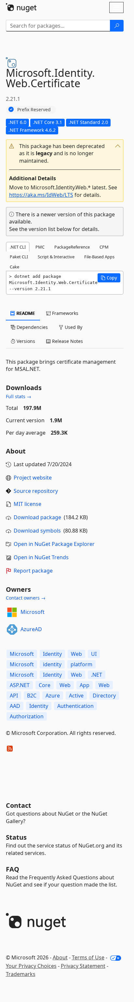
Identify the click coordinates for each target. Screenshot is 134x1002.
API (14, 695)
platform (81, 664)
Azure (53, 695)
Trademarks (20, 974)
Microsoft (32, 612)
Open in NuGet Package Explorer (54, 544)
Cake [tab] (14, 267)
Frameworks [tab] (64, 313)
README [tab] (25, 313)
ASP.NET (20, 685)
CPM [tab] (104, 247)
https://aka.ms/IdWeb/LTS (41, 194)
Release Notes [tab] (67, 341)
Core (44, 685)
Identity (52, 653)
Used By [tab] (72, 327)
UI (94, 653)
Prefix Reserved (34, 109)
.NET (96, 674)
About (60, 957)
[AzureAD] (12, 629)
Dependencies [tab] (31, 327)
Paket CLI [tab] (19, 257)
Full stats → (18, 396)
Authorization (27, 716)
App (84, 685)
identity (52, 664)
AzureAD (31, 629)
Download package (37, 517)
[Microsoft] (12, 612)
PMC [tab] (40, 247)
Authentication (75, 706)
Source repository (36, 490)
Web (76, 653)
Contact (18, 805)
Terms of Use (88, 957)
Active (76, 695)
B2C (31, 695)
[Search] (117, 26)
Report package (33, 570)
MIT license (27, 504)
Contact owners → (26, 598)
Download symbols (37, 530)
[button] (64, 153)
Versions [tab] (25, 341)
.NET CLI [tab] (18, 247)
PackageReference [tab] (72, 247)
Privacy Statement (83, 965)
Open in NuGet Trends (41, 557)
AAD (15, 706)
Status (16, 837)
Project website (33, 477)
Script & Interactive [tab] (56, 257)
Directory (104, 695)
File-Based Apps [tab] (99, 257)
